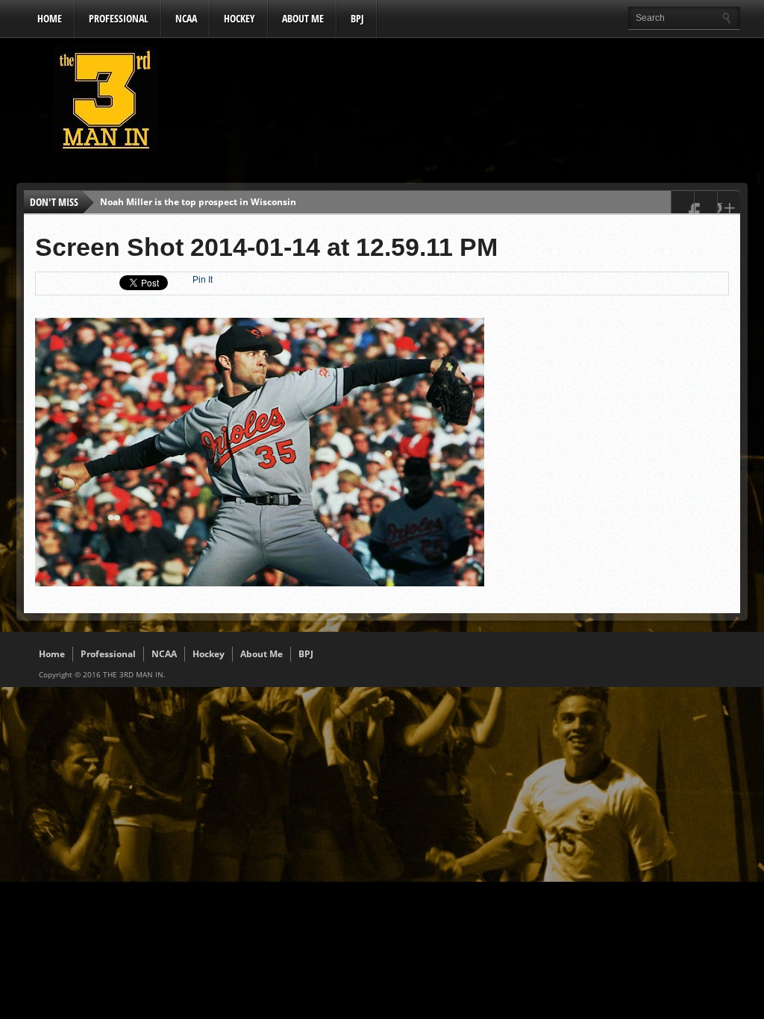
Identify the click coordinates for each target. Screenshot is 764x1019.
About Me (303, 18)
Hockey (239, 18)
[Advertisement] (468, 103)
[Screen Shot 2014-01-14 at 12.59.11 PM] (259, 583)
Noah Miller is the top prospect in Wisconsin (198, 201)
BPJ (357, 18)
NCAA (186, 18)
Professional (118, 18)
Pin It (202, 280)
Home (49, 18)
